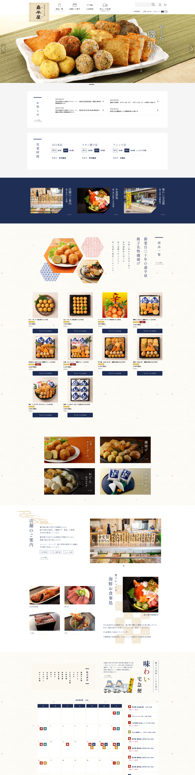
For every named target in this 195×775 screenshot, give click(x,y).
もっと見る (38, 120)
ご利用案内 (136, 11)
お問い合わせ (147, 11)
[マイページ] (159, 4)
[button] (3, 48)
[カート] (165, 4)
